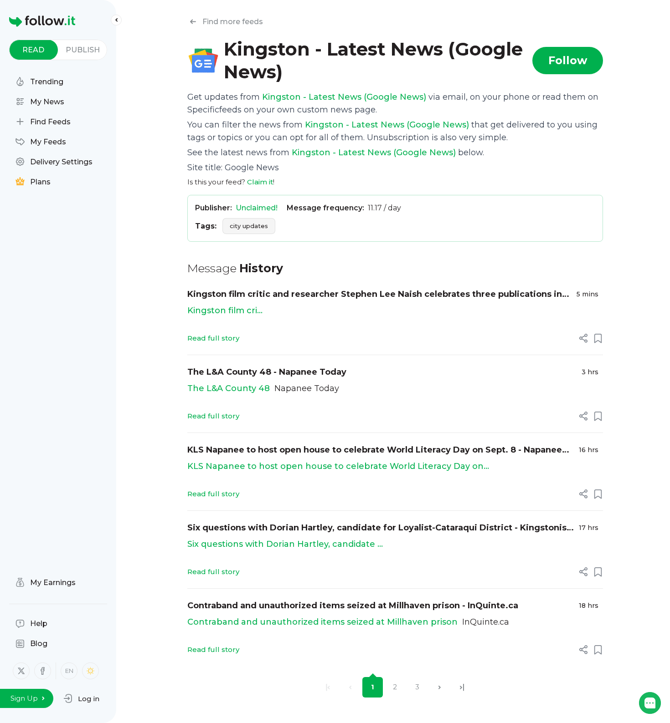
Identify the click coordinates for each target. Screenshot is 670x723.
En (69, 670)
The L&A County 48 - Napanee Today (266, 372)
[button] (81, 698)
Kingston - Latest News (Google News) (344, 97)
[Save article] (598, 338)
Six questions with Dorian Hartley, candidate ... (285, 544)
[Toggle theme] (90, 671)
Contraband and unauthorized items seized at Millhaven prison (322, 622)
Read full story (213, 338)
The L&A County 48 (228, 388)
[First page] (328, 687)
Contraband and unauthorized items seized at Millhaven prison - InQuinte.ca (352, 606)
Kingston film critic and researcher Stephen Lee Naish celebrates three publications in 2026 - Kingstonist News (374, 294)
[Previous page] (350, 687)
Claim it (260, 182)
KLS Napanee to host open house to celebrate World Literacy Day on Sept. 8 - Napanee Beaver (374, 450)
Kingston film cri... (225, 310)
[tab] (33, 50)
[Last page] (462, 687)
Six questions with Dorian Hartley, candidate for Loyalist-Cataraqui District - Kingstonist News (378, 528)
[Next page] (439, 687)
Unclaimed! (257, 208)
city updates (249, 225)
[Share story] (583, 338)
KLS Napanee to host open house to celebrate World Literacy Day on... (338, 466)
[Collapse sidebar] (116, 20)
